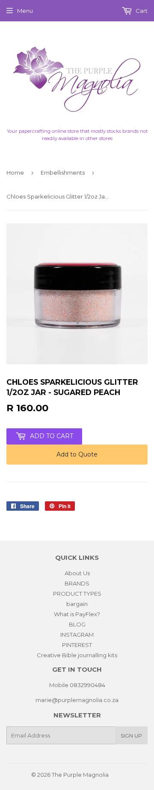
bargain (77, 603)
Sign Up (131, 735)
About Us (77, 573)
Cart (141, 10)
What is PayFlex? (77, 614)
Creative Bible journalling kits (77, 655)
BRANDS (77, 583)
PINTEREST (77, 644)
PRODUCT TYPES (77, 593)
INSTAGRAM (77, 634)
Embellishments (63, 172)
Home (15, 172)
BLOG (77, 624)
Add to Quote (77, 454)
